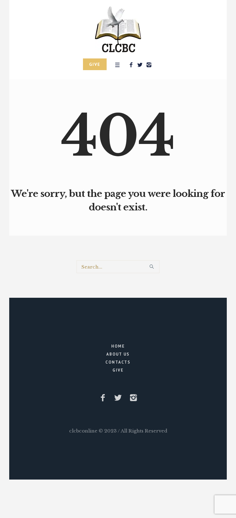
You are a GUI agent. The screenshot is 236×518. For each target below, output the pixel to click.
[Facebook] (131, 65)
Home (118, 346)
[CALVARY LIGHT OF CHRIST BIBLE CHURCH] (118, 29)
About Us (118, 354)
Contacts (118, 362)
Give (118, 370)
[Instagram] (149, 65)
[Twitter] (140, 65)
